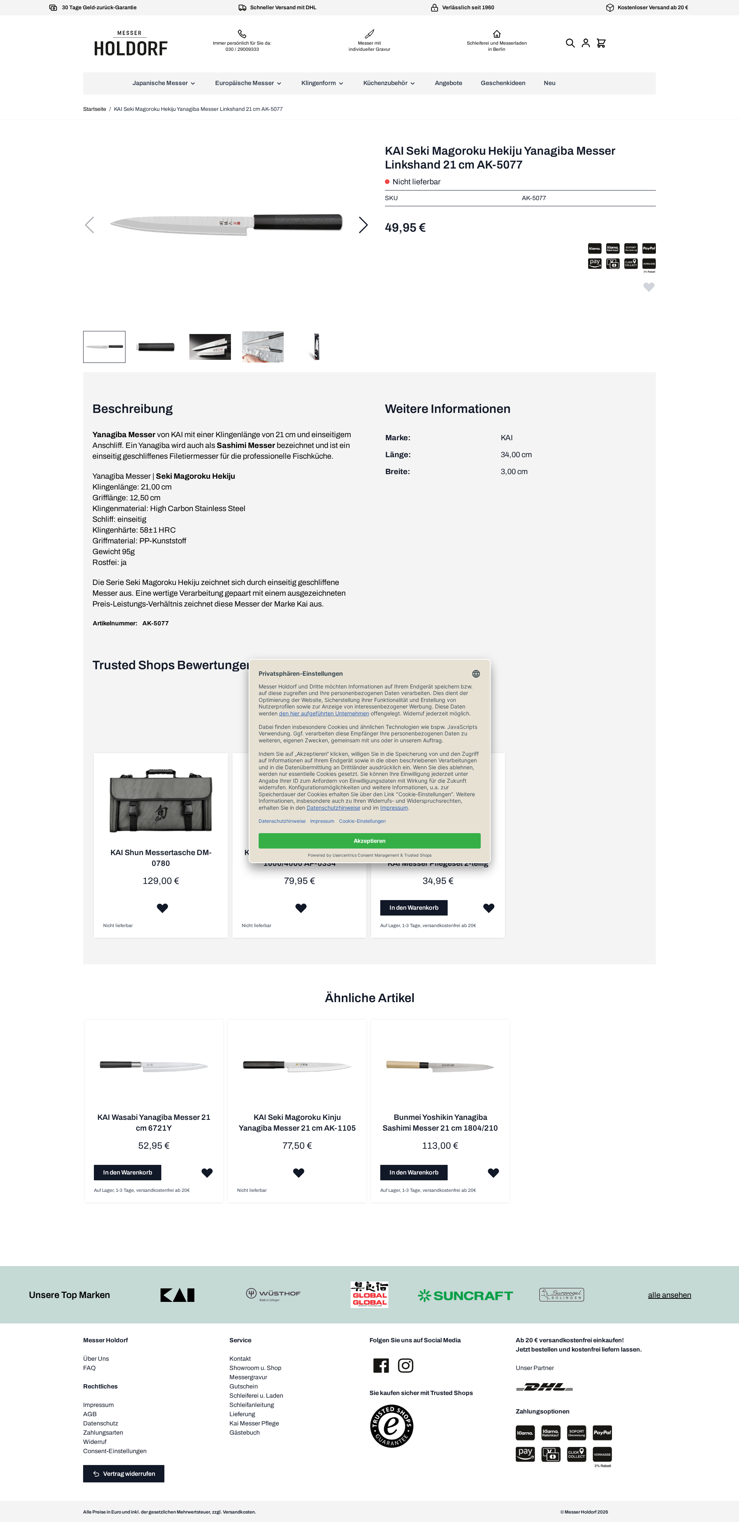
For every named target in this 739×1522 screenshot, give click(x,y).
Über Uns (96, 1358)
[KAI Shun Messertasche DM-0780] (161, 804)
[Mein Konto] (585, 43)
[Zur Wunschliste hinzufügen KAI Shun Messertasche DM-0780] (162, 908)
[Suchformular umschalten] (570, 43)
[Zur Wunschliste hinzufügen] (649, 287)
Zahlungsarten (103, 1432)
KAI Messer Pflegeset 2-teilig (438, 863)
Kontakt (240, 1358)
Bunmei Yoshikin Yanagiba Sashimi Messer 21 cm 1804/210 (440, 1122)
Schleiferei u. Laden (256, 1395)
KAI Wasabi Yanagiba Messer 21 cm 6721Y (154, 1122)
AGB (90, 1414)
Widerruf (94, 1441)
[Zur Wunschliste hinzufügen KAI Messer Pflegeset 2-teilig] (489, 908)
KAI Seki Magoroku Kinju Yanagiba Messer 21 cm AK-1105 (297, 1122)
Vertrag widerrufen (129, 1473)
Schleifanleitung (251, 1405)
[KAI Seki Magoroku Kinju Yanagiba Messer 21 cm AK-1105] (297, 1070)
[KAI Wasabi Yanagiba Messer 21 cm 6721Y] (154, 1070)
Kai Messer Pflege (254, 1423)
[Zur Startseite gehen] (131, 43)
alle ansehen (669, 1295)
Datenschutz (100, 1423)
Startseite (94, 109)
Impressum (98, 1405)
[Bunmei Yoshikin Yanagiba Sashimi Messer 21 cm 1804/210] (440, 1070)
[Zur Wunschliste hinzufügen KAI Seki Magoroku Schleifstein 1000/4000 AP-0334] (301, 908)
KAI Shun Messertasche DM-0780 (161, 857)
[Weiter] (363, 225)
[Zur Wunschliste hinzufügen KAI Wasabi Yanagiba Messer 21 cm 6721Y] (207, 1173)
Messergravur (248, 1377)
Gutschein (243, 1386)
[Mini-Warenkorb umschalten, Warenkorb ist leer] (601, 43)
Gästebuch (244, 1432)
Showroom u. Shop (255, 1368)
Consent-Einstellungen (115, 1451)
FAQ (89, 1368)
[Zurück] (89, 225)
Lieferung (242, 1414)
